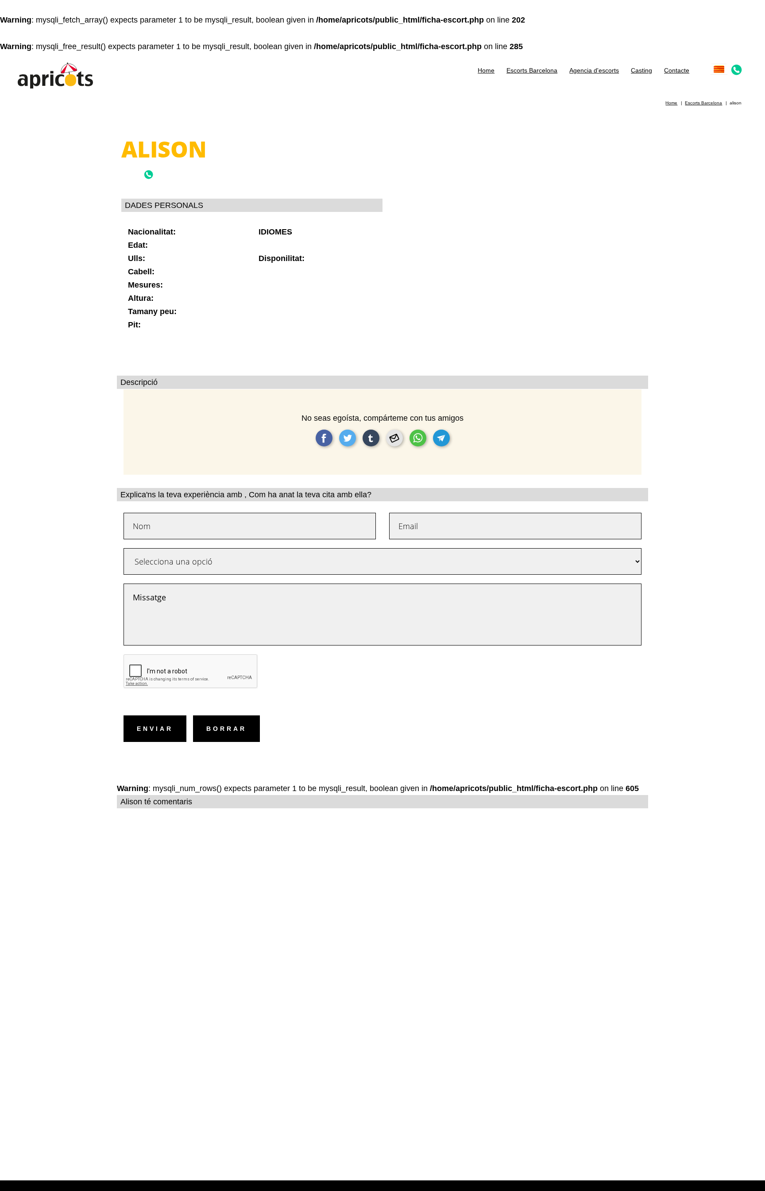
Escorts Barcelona (531, 70)
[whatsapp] (418, 438)
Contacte (676, 70)
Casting (641, 70)
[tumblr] (371, 438)
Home (486, 70)
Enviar (155, 728)
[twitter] (347, 438)
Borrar (226, 728)
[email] (394, 438)
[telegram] (441, 438)
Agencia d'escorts (594, 70)
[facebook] (324, 438)
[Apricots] (55, 74)
